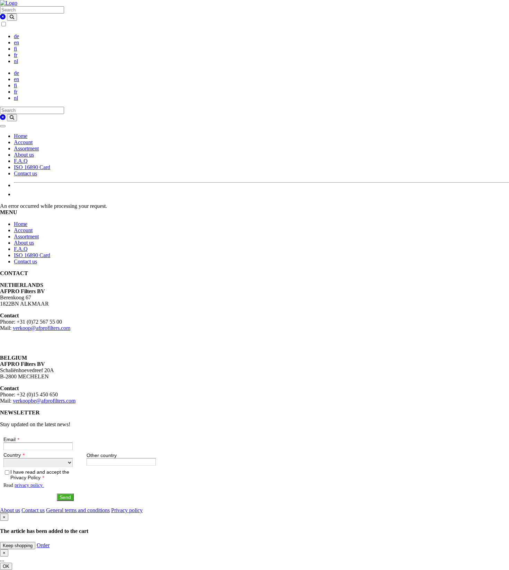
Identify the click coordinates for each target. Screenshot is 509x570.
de (16, 36)
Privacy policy (127, 510)
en (16, 42)
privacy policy (29, 485)
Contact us (25, 173)
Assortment (26, 148)
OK (6, 566)
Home (20, 136)
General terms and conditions (78, 510)
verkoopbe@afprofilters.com (44, 401)
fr (15, 55)
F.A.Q (21, 161)
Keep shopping (18, 545)
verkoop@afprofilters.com (41, 328)
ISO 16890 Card (32, 167)
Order (43, 545)
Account (23, 142)
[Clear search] (3, 17)
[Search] (12, 17)
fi (15, 49)
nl (16, 61)
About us (24, 155)
